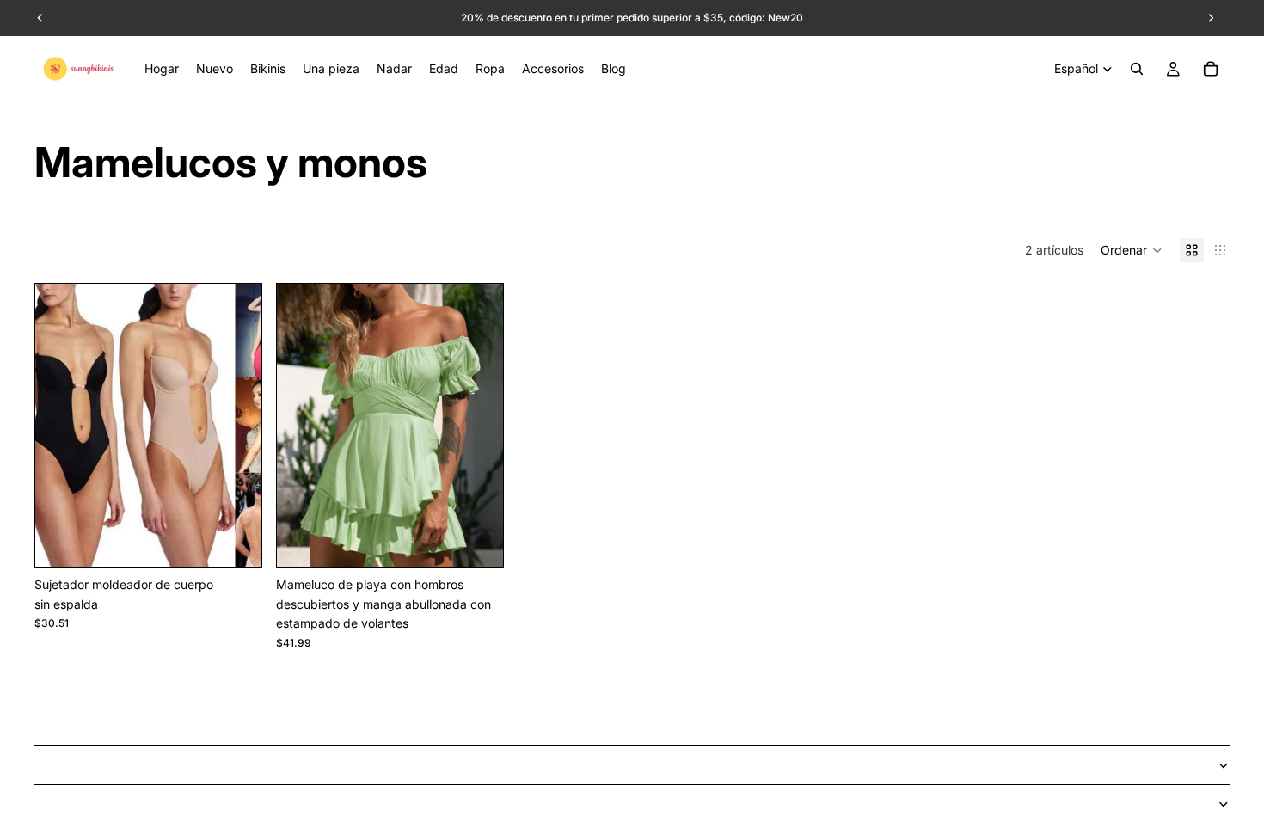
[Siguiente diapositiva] (235, 426)
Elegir (249, 540)
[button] (1132, 250)
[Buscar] (1137, 69)
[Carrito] (1211, 69)
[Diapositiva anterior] (61, 426)
